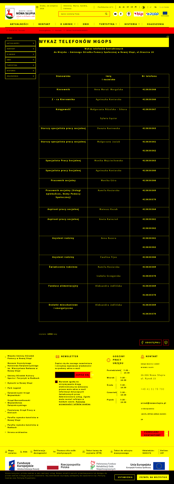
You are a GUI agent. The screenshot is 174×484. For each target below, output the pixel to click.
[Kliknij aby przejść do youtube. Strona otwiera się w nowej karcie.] (115, 14)
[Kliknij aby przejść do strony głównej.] (20, 13)
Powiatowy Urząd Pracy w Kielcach (21, 411)
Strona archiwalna (17, 432)
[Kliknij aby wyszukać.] (106, 14)
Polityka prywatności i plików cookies (75, 402)
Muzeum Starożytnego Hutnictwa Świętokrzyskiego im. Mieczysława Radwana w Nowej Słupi (23, 367)
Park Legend (14, 388)
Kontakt (44, 24)
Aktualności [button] (13, 43)
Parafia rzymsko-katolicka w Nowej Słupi (23, 418)
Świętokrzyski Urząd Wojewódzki (19, 394)
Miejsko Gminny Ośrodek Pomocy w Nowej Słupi (21, 357)
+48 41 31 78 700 (153, 389)
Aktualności (19, 24)
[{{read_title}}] (168, 37)
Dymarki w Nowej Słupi (20, 383)
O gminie (66, 24)
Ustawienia (125, 477)
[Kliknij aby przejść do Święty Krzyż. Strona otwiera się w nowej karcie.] (128, 13)
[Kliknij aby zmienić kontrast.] (143, 7)
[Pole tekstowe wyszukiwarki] (84, 13)
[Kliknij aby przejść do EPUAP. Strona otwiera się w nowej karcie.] (152, 13)
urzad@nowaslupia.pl (153, 403)
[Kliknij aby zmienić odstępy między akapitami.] (135, 7)
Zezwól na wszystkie (153, 477)
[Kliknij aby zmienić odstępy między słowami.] (132, 7)
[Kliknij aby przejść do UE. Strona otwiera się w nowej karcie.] (165, 13)
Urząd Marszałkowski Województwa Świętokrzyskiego (19, 403)
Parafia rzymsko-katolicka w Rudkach (23, 426)
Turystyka (106, 24)
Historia (131, 24)
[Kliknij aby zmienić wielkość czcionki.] (120, 7)
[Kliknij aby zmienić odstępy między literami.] (124, 7)
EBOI (86, 24)
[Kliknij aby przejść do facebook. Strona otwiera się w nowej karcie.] (121, 14)
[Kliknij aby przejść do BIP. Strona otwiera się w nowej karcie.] (138, 13)
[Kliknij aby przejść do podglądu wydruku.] (166, 342)
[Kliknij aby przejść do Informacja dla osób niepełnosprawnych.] (151, 7)
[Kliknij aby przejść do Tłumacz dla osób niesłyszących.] (155, 7)
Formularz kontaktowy (152, 433)
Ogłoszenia (155, 24)
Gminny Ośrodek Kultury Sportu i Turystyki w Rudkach (24, 376)
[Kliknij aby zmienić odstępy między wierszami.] (127, 7)
